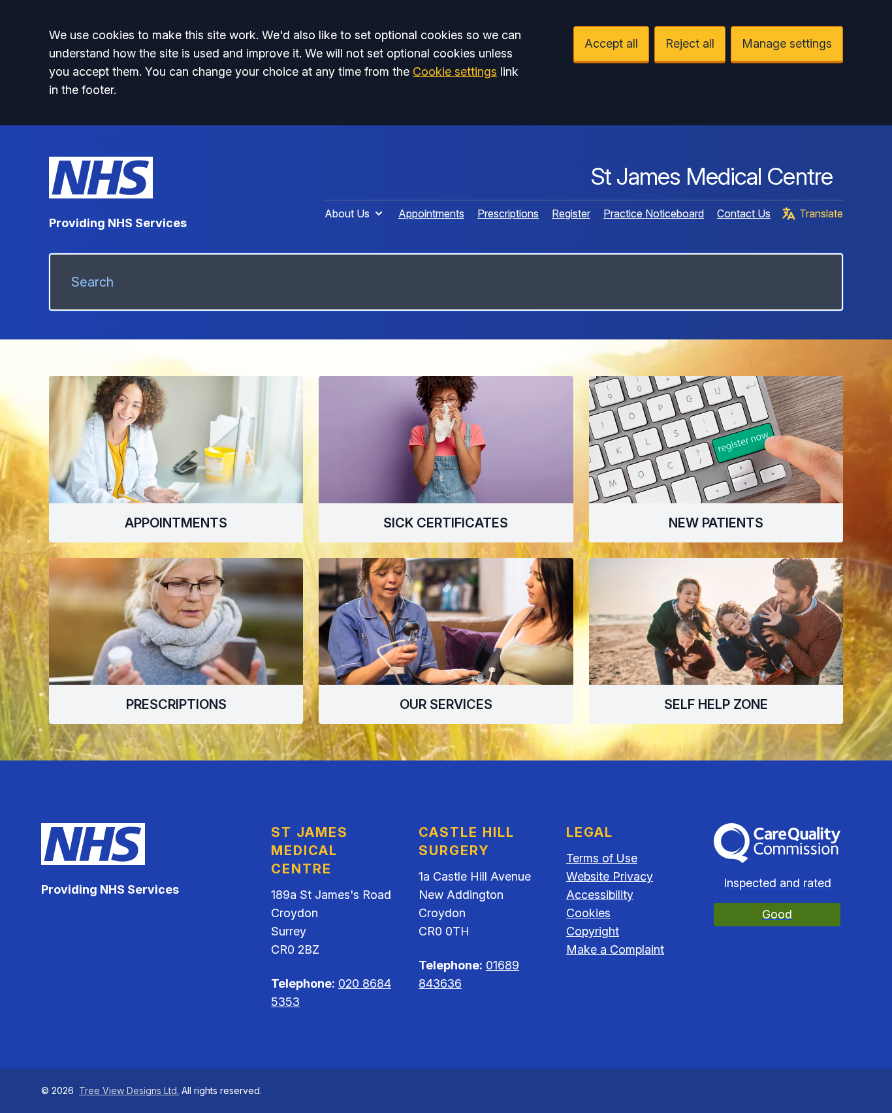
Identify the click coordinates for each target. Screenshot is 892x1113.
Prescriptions (508, 213)
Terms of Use (601, 858)
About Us (347, 213)
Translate (821, 213)
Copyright (592, 931)
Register (571, 213)
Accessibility (599, 894)
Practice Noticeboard (653, 213)
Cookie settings (455, 71)
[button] (176, 459)
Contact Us (744, 213)
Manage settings (787, 43)
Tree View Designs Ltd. (129, 1090)
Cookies (588, 913)
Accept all (611, 43)
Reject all (689, 43)
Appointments (431, 213)
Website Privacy (609, 876)
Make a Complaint (615, 949)
